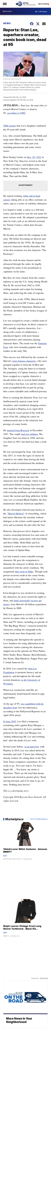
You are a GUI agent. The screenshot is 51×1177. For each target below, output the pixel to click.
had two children (29, 434)
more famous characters (24, 360)
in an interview (31, 746)
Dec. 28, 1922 (34, 157)
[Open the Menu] (4, 4)
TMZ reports (9, 125)
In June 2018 (9, 721)
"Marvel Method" (15, 513)
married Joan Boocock (18, 430)
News (7, 23)
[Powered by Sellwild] (44, 978)
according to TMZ (16, 113)
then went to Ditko (24, 571)
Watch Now (43, 4)
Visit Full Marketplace (39, 819)
